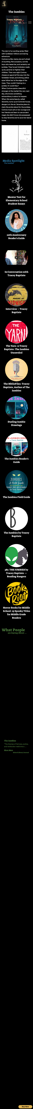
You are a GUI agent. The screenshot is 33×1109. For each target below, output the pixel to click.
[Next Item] (27, 139)
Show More (8, 750)
